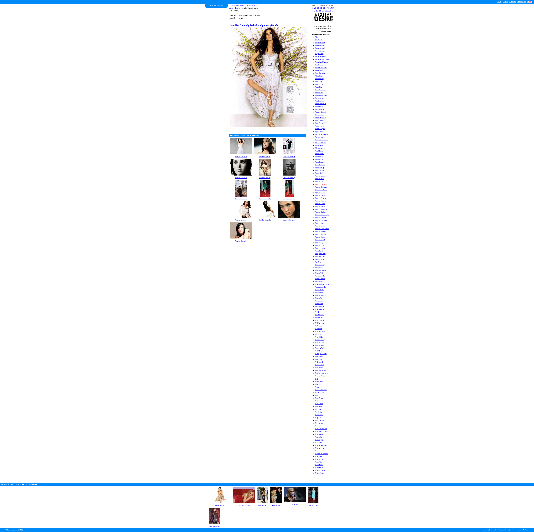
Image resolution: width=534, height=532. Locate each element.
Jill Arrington (319, 320)
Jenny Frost (319, 251)
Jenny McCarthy (320, 254)
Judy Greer (318, 418)
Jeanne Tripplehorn (321, 140)
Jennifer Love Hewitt (322, 229)
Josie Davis (319, 401)
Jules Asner (319, 426)
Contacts (505, 2)
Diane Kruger (275, 505)
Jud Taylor (318, 412)
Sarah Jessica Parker (244, 505)
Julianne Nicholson (321, 454)
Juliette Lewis (319, 473)
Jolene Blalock (320, 381)
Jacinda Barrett (320, 43)
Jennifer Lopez (320, 226)
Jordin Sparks (319, 393)
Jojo (316, 379)
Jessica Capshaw (320, 276)
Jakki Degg (318, 81)
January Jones (319, 126)
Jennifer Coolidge (321, 187)
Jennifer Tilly (319, 245)
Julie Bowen (319, 459)
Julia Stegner (319, 440)
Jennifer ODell (320, 240)
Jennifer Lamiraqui (321, 218)
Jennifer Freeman (320, 201)
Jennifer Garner (320, 206)
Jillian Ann (318, 329)
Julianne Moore (320, 451)
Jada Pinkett (319, 65)
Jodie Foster (319, 356)
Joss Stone (318, 406)
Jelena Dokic (319, 145)
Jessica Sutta (319, 304)
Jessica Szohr (319, 306)
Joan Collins (319, 337)
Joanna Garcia (319, 343)
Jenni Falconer (320, 170)
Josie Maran (319, 404)
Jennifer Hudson (320, 212)
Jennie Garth (319, 173)
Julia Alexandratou (321, 429)
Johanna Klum (320, 376)
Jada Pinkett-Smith (321, 68)
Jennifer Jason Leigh (322, 215)
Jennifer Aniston (320, 176)
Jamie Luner (319, 93)
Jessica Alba (319, 268)
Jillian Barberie (320, 331)
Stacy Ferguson (214, 527)
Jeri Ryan (318, 262)
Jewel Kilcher (319, 315)
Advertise (512, 2)
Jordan (317, 387)
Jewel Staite (319, 318)
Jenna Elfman (319, 159)
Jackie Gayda (319, 45)
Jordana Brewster (321, 390)
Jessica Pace (319, 293)
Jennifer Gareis (320, 204)
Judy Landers (319, 420)
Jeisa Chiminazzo (320, 143)
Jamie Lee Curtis (320, 90)
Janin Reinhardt (320, 123)
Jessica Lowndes (320, 287)
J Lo (316, 37)
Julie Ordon (319, 468)
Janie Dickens (319, 120)
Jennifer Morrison (321, 234)
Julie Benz (318, 456)
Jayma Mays (319, 131)
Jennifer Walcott (320, 248)
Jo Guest (318, 334)
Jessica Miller (319, 290)
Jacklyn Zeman (320, 51)
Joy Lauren (318, 409)
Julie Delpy (318, 462)
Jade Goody (319, 70)
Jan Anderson (319, 98)
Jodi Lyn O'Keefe (321, 354)
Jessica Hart (319, 281)
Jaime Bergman (320, 73)
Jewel (317, 312)
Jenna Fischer (319, 162)
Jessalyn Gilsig (320, 265)
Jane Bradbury (320, 101)
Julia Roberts (319, 437)
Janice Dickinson (320, 118)
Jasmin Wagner (320, 129)
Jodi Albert (318, 351)
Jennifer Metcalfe (320, 231)
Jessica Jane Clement (322, 284)
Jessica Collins (320, 279)
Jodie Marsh (319, 362)
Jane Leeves (319, 106)
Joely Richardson (320, 370)
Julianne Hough (320, 448)
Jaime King (318, 76)
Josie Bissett (319, 398)
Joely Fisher (319, 368)
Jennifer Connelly (321, 184)
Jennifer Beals (319, 179)
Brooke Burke (262, 505)
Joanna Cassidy (320, 340)
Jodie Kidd (318, 359)
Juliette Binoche (320, 470)
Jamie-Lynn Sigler (321, 95)
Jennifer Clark (319, 181)
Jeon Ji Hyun (319, 259)
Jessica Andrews (320, 270)
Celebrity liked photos (490, 530)
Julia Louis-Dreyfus (321, 431)
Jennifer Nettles (320, 237)
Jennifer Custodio (321, 190)
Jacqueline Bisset (320, 56)
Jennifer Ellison (320, 193)
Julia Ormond (319, 434)
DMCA (529, 2)
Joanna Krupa (319, 345)
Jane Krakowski (320, 104)
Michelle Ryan (220, 505)
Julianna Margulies (321, 445)
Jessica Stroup (319, 301)
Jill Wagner (318, 326)
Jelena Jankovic (320, 148)
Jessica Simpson (320, 295)
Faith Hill (295, 504)
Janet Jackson (319, 115)
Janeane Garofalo (320, 112)
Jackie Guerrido (320, 48)
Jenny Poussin (320, 256)
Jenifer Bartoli (319, 154)
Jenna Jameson (320, 165)
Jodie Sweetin (319, 365)
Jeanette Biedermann (321, 134)
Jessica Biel (319, 273)
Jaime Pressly (319, 79)
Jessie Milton (319, 309)
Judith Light (319, 415)
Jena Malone (319, 151)
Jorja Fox (318, 395)
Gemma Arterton (313, 505)
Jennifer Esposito (320, 195)
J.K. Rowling (319, 40)
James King (319, 84)
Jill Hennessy (319, 323)
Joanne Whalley (320, 348)
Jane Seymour (319, 109)
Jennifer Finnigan (321, 198)
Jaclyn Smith (319, 54)
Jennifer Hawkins (321, 209)
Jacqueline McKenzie (322, 59)
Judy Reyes (319, 423)
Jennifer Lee (319, 223)
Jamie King (318, 87)
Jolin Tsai (318, 384)
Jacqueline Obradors (321, 62)
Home (499, 2)
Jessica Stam (319, 298)
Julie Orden (319, 465)
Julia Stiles (318, 443)
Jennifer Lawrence (321, 220)
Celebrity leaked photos (236, 5)
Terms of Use (521, 2)
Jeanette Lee (319, 137)
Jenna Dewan (319, 156)
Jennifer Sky (319, 243)
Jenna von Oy (319, 168)
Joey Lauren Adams (321, 373)
